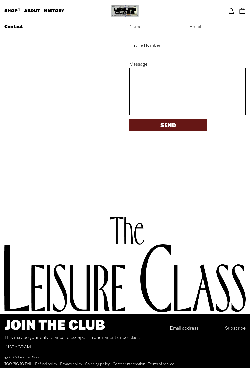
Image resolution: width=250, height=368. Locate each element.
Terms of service (161, 363)
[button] (242, 11)
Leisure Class (28, 357)
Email (195, 26)
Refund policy (46, 363)
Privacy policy (71, 363)
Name (135, 26)
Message (138, 64)
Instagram (17, 347)
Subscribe (235, 328)
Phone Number (145, 45)
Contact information (129, 363)
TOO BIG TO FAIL (18, 363)
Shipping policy (97, 363)
